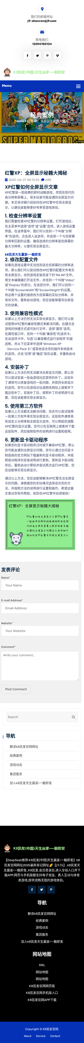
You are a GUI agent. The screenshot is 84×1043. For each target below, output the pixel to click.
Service (41, 1036)
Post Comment (16, 689)
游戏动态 (16, 765)
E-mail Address (12, 600)
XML (42, 965)
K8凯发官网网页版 (42, 986)
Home (20, 121)
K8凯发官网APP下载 (42, 1000)
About (27, 1036)
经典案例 (16, 756)
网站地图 (42, 972)
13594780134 (42, 44)
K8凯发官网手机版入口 (42, 993)
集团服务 (16, 774)
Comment (8, 647)
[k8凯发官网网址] (42, 72)
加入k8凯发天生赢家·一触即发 (31, 783)
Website (7, 623)
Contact (55, 1036)
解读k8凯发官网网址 (24, 747)
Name (5, 577)
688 (48, 180)
